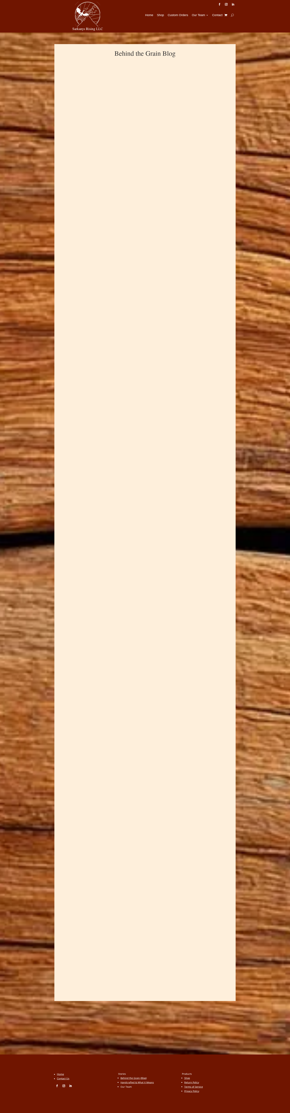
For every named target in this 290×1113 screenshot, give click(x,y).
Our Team (198, 15)
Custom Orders (178, 15)
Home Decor (116, 249)
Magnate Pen (71, 627)
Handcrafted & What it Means (137, 1082)
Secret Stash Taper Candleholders (87, 243)
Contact (217, 15)
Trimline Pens (72, 957)
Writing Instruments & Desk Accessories (134, 466)
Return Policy (191, 1082)
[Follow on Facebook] (219, 4)
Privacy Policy (191, 1091)
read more (68, 266)
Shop (160, 15)
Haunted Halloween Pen (80, 796)
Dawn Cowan (75, 249)
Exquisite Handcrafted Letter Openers (90, 461)
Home (149, 15)
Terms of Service (193, 1086)
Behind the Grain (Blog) (133, 1078)
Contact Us (63, 1078)
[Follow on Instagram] (226, 4)
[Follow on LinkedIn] (233, 4)
